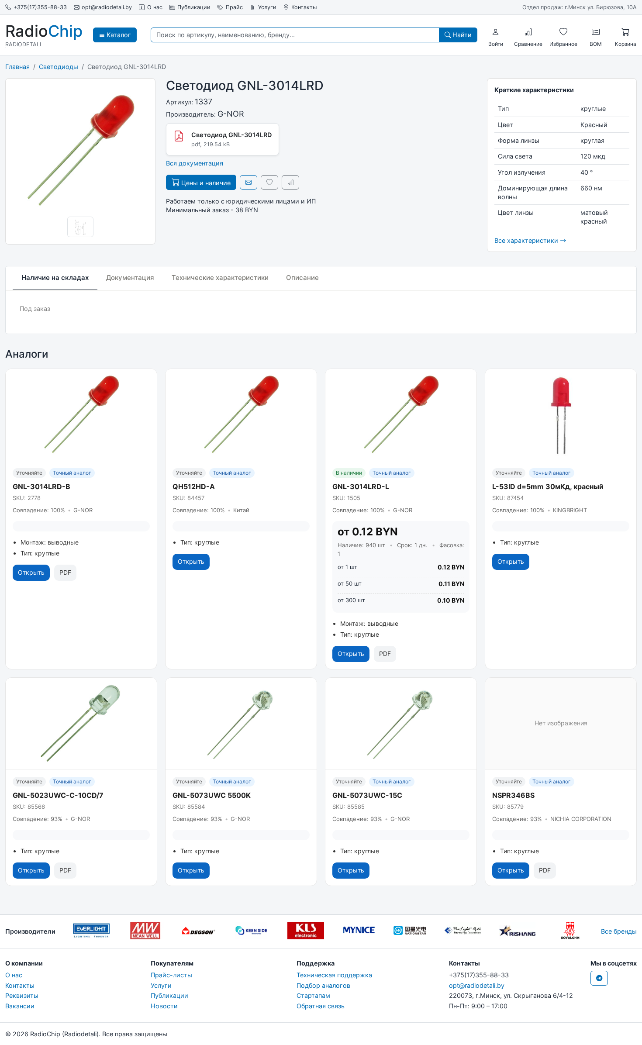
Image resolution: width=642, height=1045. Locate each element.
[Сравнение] (528, 32)
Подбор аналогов (323, 985)
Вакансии (20, 1006)
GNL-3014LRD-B (41, 486)
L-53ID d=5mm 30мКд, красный (548, 486)
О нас (154, 7)
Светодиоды (58, 66)
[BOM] (596, 32)
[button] (496, 32)
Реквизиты (21, 995)
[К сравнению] (290, 182)
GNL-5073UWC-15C (367, 795)
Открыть (31, 572)
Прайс (234, 7)
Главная (17, 66)
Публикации (194, 7)
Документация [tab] (130, 277)
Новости (164, 1006)
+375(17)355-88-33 (40, 7)
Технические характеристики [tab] (220, 277)
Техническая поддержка (334, 975)
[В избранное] (269, 182)
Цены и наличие (205, 182)
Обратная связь (321, 1006)
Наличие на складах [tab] (55, 277)
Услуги (267, 7)
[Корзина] (625, 32)
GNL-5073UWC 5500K (212, 795)
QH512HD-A (194, 486)
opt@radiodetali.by (107, 7)
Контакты (304, 7)
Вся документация (194, 163)
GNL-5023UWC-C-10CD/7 (58, 795)
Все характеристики (527, 240)
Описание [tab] (302, 277)
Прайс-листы (171, 975)
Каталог (118, 34)
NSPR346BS (513, 795)
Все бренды (619, 931)
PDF (65, 572)
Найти (461, 34)
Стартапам (313, 995)
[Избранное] (563, 32)
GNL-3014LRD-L (360, 486)
